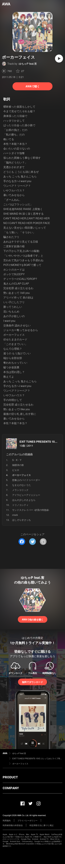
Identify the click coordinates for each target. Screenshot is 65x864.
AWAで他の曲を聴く (32, 619)
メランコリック (20, 490)
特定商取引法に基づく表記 (42, 825)
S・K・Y (16, 460)
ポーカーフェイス (20, 763)
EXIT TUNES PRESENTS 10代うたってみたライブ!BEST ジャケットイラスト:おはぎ (37, 758)
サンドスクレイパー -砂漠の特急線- (31, 509)
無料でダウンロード (32, 682)
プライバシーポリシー (28, 820)
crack (15, 514)
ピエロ (15, 470)
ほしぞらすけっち (21, 519)
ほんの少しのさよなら (24, 500)
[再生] (59, 59)
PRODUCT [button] (10, 777)
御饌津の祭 (18, 465)
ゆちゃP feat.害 (28, 64)
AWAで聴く (33, 86)
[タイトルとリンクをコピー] (43, 541)
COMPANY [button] (11, 788)
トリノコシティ (20, 504)
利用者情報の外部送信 (13, 825)
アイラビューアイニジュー (26, 495)
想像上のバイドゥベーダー (26, 480)
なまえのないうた (21, 485)
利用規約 (7, 820)
